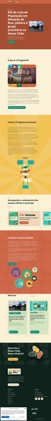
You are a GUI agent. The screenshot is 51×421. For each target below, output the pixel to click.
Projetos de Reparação (12, 394)
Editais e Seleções (11, 392)
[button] (25, 408)
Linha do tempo (10, 396)
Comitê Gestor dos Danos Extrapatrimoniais (23, 250)
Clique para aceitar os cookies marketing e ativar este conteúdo (22, 76)
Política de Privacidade (16, 419)
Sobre (9, 391)
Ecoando (9, 403)
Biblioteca (9, 398)
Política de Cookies (10, 419)
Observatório (10, 399)
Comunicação (10, 401)
